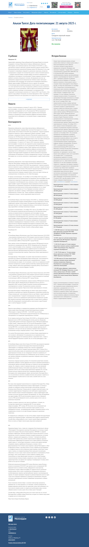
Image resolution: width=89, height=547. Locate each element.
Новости (46, 12)
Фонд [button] (9, 12)
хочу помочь (74, 181)
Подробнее (29, 99)
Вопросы (70, 12)
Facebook (41, 3)
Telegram (45, 3)
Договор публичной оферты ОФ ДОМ (17, 543)
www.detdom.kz (61, 181)
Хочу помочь (26, 12)
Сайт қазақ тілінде (12, 524)
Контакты (76, 12)
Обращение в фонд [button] (36, 12)
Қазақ (28, 2)
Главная (10, 17)
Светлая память (62, 12)
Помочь (66, 6)
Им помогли (53, 12)
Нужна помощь (17, 12)
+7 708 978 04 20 (33, 6)
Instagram (43, 3)
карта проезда (11, 540)
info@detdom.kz (33, 7)
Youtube (47, 3)
